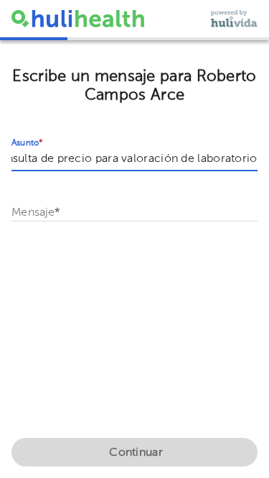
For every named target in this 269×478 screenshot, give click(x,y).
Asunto (27, 143)
